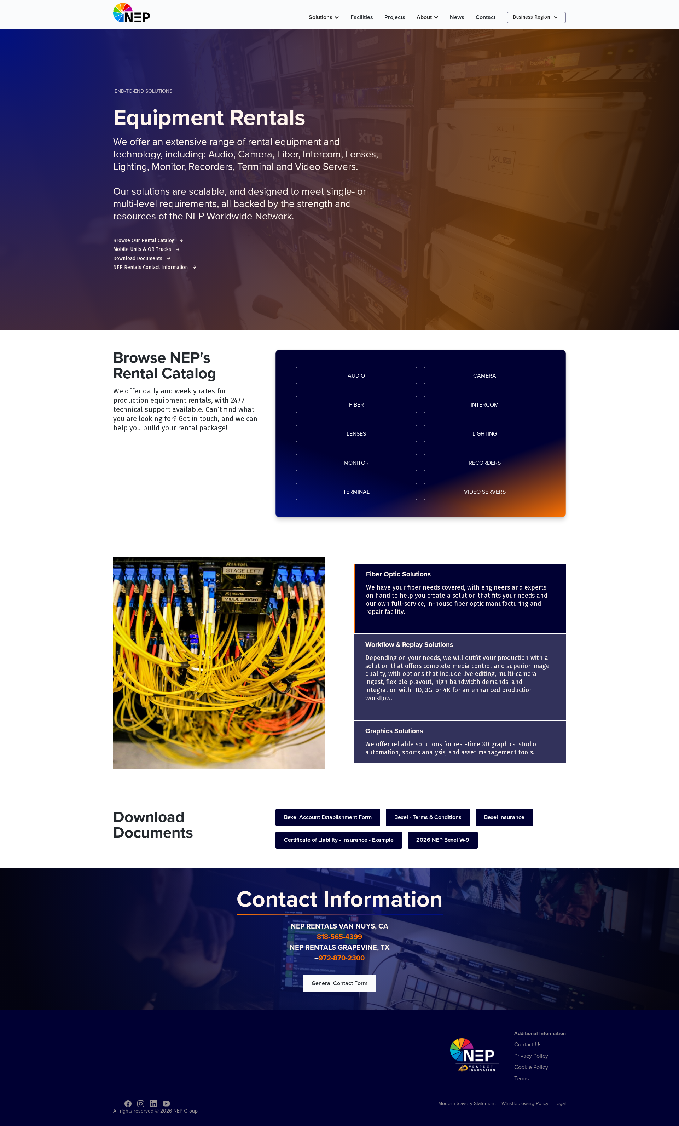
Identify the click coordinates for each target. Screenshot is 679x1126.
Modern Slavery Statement (467, 1103)
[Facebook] (128, 1103)
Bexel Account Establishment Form (328, 817)
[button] (324, 17)
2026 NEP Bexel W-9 (442, 840)
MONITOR (356, 462)
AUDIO (356, 375)
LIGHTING (484, 433)
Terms (521, 1078)
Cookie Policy (531, 1067)
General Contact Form (339, 983)
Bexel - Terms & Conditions (428, 817)
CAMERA (484, 375)
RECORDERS (485, 462)
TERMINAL (356, 491)
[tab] (460, 598)
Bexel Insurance (504, 817)
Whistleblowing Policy (525, 1103)
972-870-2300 (342, 958)
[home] (131, 14)
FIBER (356, 404)
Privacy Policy (531, 1055)
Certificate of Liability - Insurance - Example (339, 840)
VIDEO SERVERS (485, 491)
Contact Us (527, 1044)
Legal (560, 1103)
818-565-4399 (339, 936)
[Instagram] (140, 1103)
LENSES (356, 433)
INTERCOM (485, 404)
